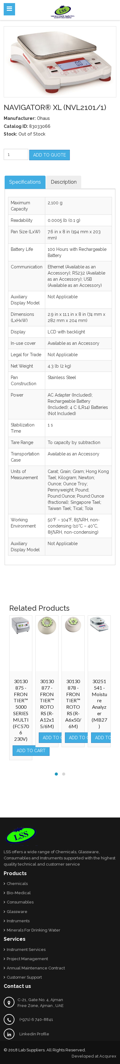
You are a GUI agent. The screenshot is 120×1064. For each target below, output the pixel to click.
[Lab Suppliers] (63, 11)
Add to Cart (31, 750)
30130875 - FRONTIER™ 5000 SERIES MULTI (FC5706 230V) (21, 710)
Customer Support (24, 977)
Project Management (27, 958)
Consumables (20, 902)
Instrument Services (26, 949)
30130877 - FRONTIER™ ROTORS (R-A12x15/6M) (47, 703)
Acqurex (107, 1056)
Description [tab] (64, 182)
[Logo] (21, 836)
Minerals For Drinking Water (33, 930)
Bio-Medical (19, 893)
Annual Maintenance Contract (36, 968)
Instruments (18, 921)
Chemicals (17, 883)
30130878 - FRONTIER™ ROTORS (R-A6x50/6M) (73, 703)
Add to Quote (49, 155)
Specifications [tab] (25, 182)
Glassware (17, 911)
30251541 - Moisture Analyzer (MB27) (99, 703)
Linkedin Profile (34, 1034)
